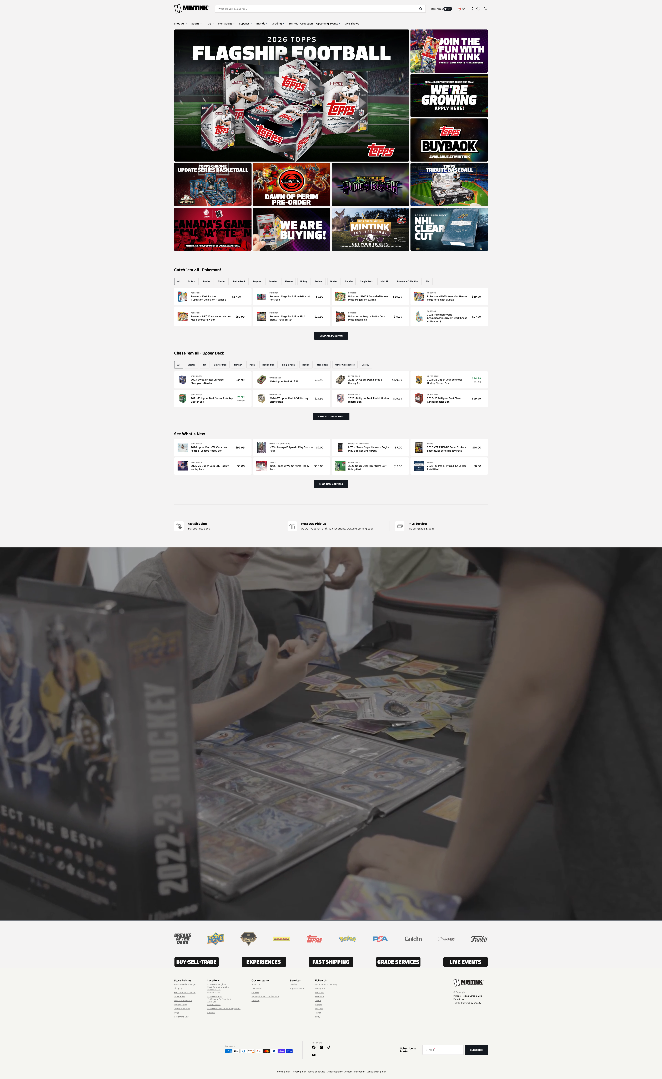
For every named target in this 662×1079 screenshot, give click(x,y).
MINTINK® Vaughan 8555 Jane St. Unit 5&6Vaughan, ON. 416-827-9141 (218, 988)
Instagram (320, 988)
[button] (472, 9)
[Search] (421, 9)
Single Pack (366, 281)
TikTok (318, 1000)
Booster (273, 281)
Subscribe (476, 1049)
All (178, 281)
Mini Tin (384, 281)
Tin (427, 281)
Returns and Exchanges (185, 984)
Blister (333, 281)
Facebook (319, 996)
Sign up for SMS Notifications (265, 996)
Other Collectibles (345, 364)
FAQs (176, 1012)
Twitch (318, 1012)
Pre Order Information (184, 992)
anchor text (417, 75)
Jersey (365, 364)
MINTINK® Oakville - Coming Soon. (223, 1008)
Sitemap (255, 1000)
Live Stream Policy (183, 1000)
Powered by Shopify (471, 1002)
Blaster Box (220, 364)
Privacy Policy (180, 1004)
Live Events (257, 988)
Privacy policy (299, 1071)
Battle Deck (239, 281)
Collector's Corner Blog (326, 984)
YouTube (319, 1008)
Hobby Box (268, 364)
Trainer (319, 281)
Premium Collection (407, 281)
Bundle (349, 281)
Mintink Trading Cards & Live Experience (467, 997)
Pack (252, 364)
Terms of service (316, 1071)
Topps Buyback (297, 988)
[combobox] (320, 9)
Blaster (221, 281)
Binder (206, 281)
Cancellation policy (376, 1071)
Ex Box (191, 281)
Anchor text (181, 31)
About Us (256, 984)
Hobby (303, 281)
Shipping (178, 988)
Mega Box (322, 364)
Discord (318, 1004)
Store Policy (179, 996)
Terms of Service (182, 1008)
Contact (211, 1012)
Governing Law (181, 1016)
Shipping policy (335, 1071)
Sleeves (289, 281)
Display (257, 281)
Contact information (354, 1071)
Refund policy (283, 1071)
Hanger (238, 364)
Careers (255, 992)
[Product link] (213, 296)
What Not (319, 992)
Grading (294, 984)
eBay (317, 1016)
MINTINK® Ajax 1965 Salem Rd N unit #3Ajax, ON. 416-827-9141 (219, 1000)
